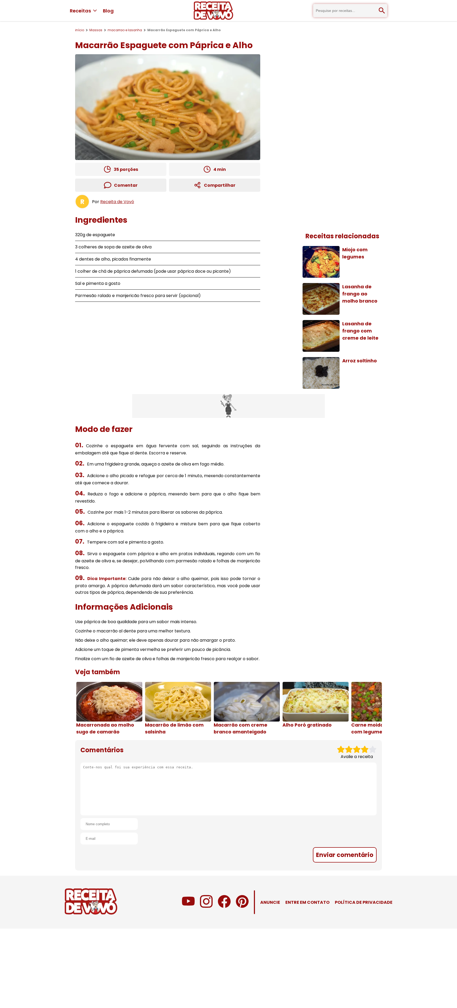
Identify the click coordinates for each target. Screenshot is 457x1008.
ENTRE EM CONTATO (307, 902)
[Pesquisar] (382, 10)
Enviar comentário (344, 855)
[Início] (213, 10)
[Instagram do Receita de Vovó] (206, 906)
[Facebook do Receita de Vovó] (224, 906)
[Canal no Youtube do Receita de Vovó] (188, 906)
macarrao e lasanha (125, 30)
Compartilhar (219, 185)
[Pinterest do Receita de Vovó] (242, 906)
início (79, 30)
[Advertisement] (228, 406)
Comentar (126, 185)
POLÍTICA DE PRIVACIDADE (363, 902)
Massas (95, 30)
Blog (108, 10)
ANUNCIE (270, 902)
